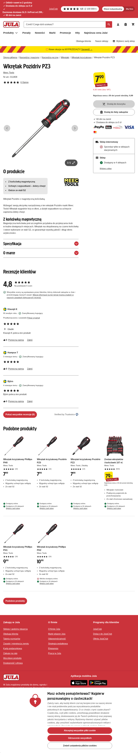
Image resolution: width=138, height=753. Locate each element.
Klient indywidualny (113, 9)
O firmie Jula (54, 629)
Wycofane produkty (12, 658)
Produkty (8, 32)
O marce (9, 252)
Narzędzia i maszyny (29, 57)
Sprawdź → (86, 49)
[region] (69, 720)
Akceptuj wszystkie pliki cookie (80, 730)
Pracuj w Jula (54, 653)
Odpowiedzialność (57, 639)
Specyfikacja (12, 243)
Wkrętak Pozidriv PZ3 (104, 57)
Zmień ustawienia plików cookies (80, 745)
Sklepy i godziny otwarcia (15, 629)
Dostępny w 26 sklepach (15, 507)
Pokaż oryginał (33, 318)
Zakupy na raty (10, 653)
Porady (26, 32)
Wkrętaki (65, 57)
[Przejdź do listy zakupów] (125, 24)
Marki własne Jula (56, 634)
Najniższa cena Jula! (96, 32)
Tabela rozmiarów (11, 639)
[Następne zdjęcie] (75, 128)
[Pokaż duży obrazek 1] (41, 128)
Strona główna (10, 57)
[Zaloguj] (118, 24)
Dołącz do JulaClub (102, 634)
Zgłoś (29, 340)
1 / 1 (69, 163)
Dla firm (129, 9)
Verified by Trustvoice (64, 414)
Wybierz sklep (106, 168)
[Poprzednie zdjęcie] (7, 128)
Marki (52, 32)
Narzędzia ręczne (50, 57)
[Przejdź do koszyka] (133, 24)
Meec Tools (8, 72)
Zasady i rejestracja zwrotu (16, 643)
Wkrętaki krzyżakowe (81, 57)
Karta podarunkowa (12, 648)
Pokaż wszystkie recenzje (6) (20, 414)
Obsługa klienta (83, 41)
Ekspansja (53, 648)
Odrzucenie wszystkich (80, 738)
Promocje (65, 32)
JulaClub (53, 9)
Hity (77, 32)
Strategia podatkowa (58, 643)
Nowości (40, 32)
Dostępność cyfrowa (13, 663)
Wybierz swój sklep (125, 41)
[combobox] (68, 24)
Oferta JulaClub (100, 639)
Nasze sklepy (101, 41)
